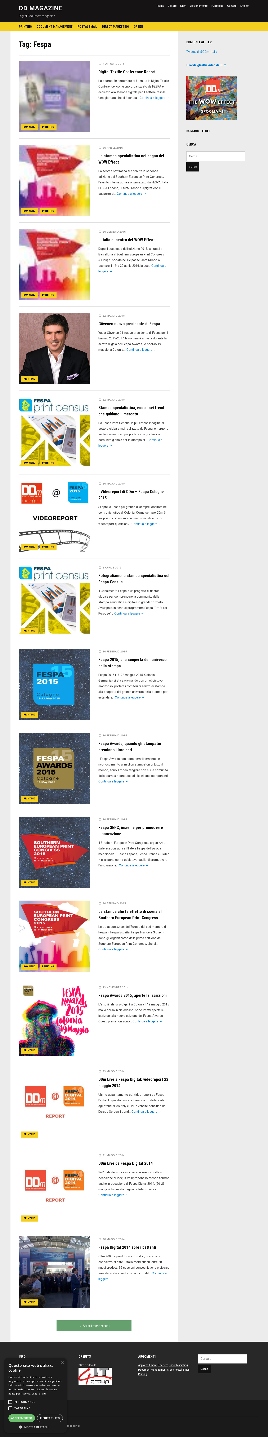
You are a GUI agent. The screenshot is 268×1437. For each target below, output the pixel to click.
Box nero (29, 126)
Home (160, 5)
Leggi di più (39, 1393)
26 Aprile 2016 (113, 147)
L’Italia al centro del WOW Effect (126, 239)
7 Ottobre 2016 (113, 63)
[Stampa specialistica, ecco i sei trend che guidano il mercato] (54, 432)
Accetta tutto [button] (21, 1418)
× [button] (62, 1362)
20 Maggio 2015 (114, 483)
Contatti (232, 5)
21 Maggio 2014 (114, 1155)
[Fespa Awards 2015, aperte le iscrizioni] (54, 1019)
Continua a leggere (155, 98)
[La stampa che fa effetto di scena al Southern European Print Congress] (54, 935)
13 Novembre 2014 (115, 987)
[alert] (35, 1395)
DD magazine (40, 8)
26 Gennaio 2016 (114, 231)
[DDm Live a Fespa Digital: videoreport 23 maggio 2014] (54, 1103)
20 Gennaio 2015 (114, 903)
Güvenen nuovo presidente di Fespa (129, 323)
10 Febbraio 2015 (115, 651)
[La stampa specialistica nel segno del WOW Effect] (54, 180)
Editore (172, 5)
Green (138, 26)
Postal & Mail (182, 1369)
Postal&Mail (87, 26)
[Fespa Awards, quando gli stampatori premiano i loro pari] (54, 768)
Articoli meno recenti (96, 1325)
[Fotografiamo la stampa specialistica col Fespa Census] (54, 600)
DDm (183, 5)
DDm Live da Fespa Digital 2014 (125, 1163)
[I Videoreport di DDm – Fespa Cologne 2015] (54, 516)
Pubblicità (217, 5)
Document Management (55, 26)
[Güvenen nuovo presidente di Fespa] (54, 348)
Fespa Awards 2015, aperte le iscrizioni (132, 995)
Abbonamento (199, 5)
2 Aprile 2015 (112, 567)
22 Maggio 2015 (114, 315)
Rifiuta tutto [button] (50, 1418)
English (244, 5)
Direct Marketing (115, 26)
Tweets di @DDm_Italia (201, 51)
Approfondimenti (147, 1365)
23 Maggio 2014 (114, 1071)
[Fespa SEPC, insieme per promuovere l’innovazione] (54, 852)
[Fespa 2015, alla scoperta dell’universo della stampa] (54, 684)
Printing (25, 26)
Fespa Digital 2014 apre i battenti (127, 1247)
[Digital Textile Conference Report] (54, 96)
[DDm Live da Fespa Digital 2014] (54, 1187)
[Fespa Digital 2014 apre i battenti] (54, 1271)
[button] (35, 1427)
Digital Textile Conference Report (127, 71)
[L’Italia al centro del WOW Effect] (54, 264)
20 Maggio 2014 (114, 1239)
